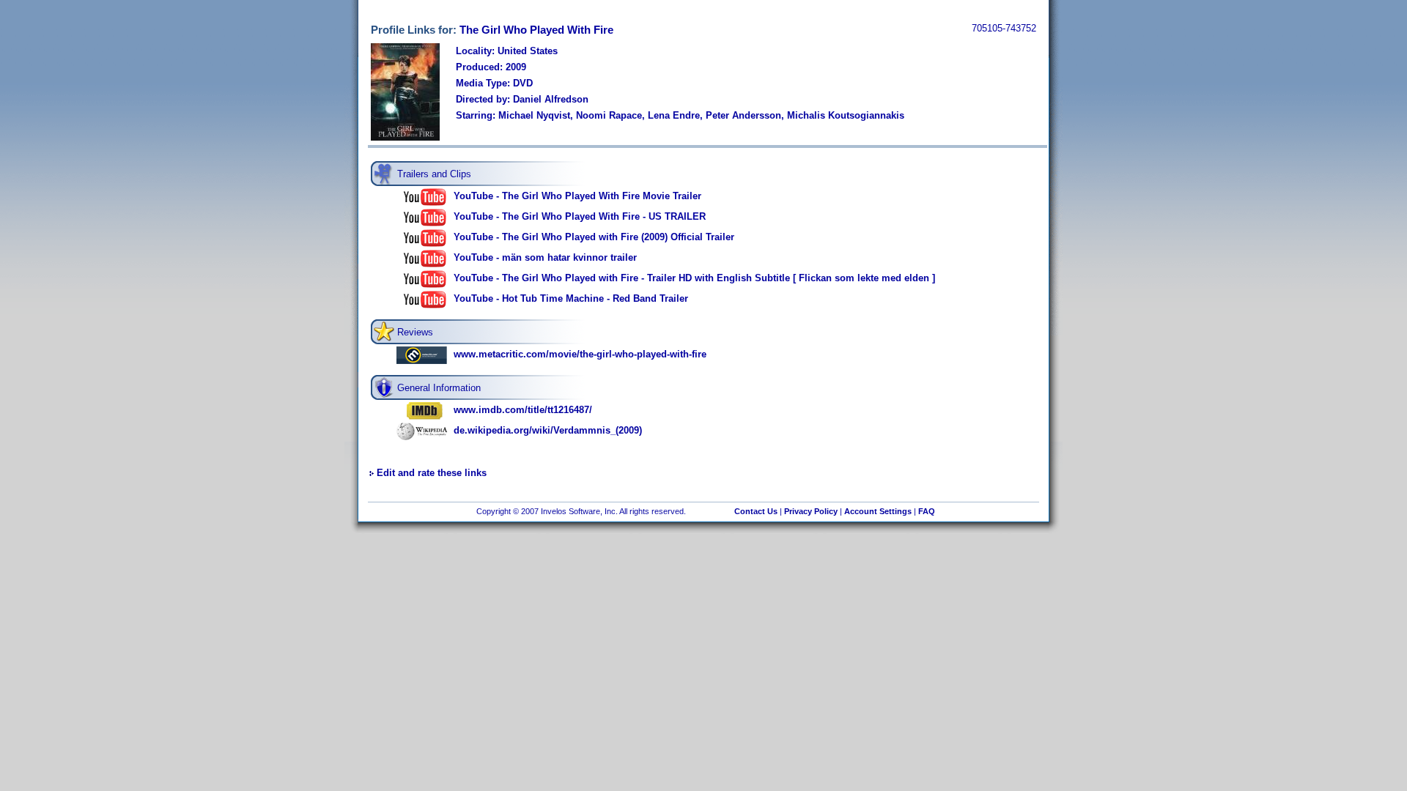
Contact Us (756, 511)
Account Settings (878, 511)
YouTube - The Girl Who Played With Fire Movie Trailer (577, 195)
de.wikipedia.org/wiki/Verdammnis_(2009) (548, 430)
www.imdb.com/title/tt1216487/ (523, 409)
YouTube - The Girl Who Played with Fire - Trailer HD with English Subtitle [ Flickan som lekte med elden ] (694, 277)
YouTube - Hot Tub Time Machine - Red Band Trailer (571, 298)
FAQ (926, 511)
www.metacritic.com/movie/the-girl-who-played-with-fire (580, 354)
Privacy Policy (811, 511)
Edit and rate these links (432, 472)
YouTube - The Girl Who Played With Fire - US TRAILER (580, 216)
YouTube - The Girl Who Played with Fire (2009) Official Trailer (594, 236)
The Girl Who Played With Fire (536, 29)
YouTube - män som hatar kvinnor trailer (545, 257)
